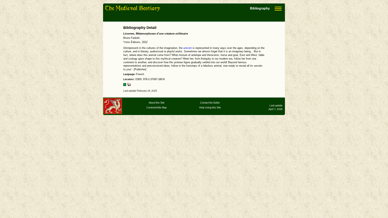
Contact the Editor (210, 102)
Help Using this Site (210, 107)
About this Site (156, 102)
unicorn (187, 48)
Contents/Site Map (157, 107)
